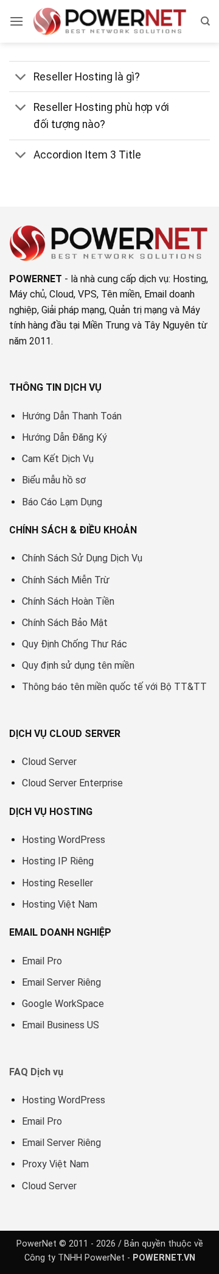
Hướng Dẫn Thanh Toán (72, 416)
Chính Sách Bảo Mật (65, 622)
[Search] (205, 21)
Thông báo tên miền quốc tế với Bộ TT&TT (114, 686)
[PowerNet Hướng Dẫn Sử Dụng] (110, 21)
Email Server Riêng (61, 982)
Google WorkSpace (63, 1003)
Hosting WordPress (63, 839)
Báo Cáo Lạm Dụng (62, 502)
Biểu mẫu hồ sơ (54, 480)
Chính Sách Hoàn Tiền (68, 601)
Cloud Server (49, 761)
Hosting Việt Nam (59, 904)
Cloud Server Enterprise (72, 783)
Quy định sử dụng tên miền (78, 665)
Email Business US (60, 1025)
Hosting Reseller (57, 883)
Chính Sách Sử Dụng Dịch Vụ (82, 558)
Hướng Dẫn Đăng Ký (64, 437)
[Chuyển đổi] (21, 78)
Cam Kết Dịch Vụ (58, 458)
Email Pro (42, 961)
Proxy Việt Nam (55, 1164)
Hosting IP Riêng (58, 861)
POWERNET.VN (164, 1258)
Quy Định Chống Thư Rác (74, 644)
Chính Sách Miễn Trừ (65, 580)
